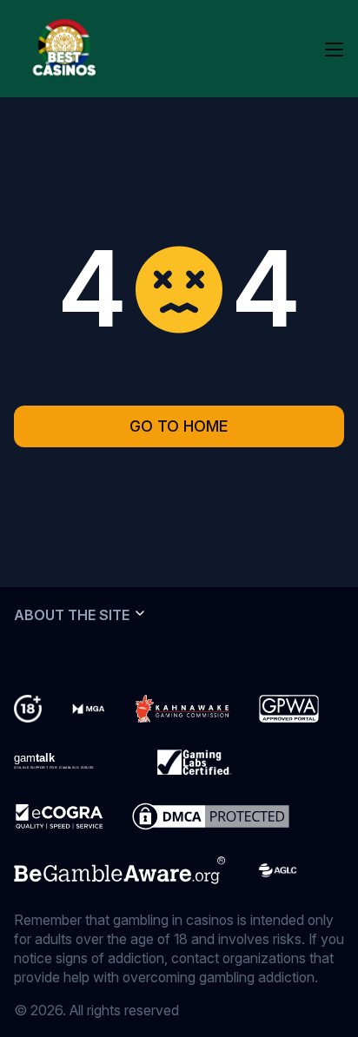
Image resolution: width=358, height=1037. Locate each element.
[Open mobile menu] (333, 48)
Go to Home (179, 426)
